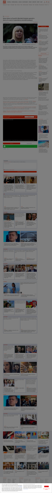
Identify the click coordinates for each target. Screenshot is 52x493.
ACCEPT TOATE (46, 486)
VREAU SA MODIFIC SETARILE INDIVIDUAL (46, 489)
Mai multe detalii (20, 486)
